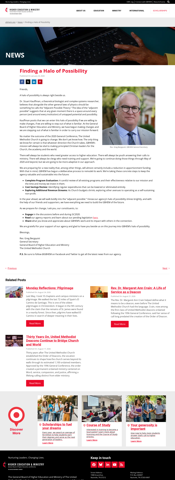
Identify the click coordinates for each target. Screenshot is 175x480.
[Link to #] (168, 2)
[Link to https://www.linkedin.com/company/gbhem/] (108, 465)
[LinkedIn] (34, 82)
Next (165, 268)
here (95, 217)
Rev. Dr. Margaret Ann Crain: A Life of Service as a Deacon (138, 290)
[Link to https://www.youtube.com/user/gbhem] (114, 465)
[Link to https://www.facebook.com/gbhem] (94, 465)
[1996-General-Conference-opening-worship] (14, 335)
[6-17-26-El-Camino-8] (14, 287)
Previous (12, 268)
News (20, 22)
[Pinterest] (40, 82)
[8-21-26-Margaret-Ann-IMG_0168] (99, 287)
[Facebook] (22, 82)
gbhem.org (10, 22)
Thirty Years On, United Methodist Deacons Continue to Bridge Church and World (52, 341)
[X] (28, 82)
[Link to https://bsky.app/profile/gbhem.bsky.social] (101, 465)
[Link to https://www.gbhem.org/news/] (121, 465)
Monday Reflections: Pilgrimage (49, 288)
